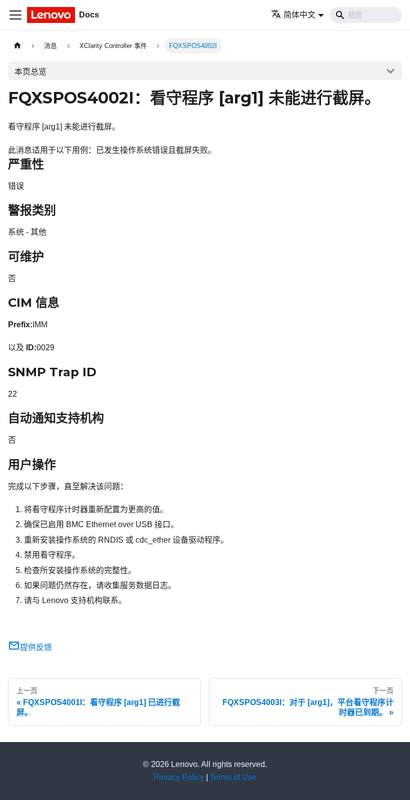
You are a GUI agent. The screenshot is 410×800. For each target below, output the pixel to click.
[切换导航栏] (15, 14)
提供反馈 (36, 647)
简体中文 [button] (300, 14)
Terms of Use (233, 777)
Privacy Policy (179, 777)
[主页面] (17, 45)
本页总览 (30, 71)
